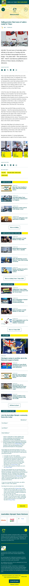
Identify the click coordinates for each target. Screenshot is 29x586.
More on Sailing (14, 227)
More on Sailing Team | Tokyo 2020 (14, 278)
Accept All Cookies (14, 581)
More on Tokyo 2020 (14, 329)
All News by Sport (14, 405)
